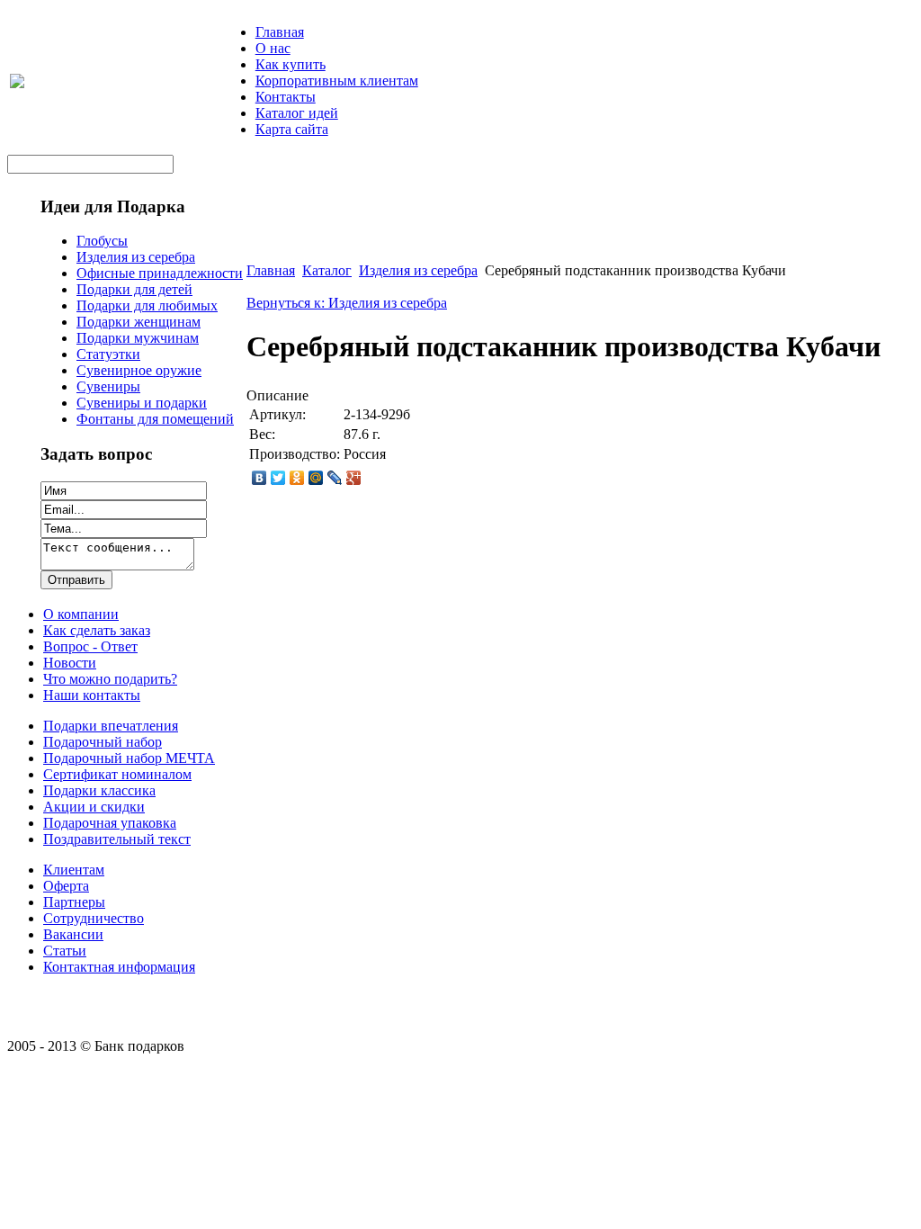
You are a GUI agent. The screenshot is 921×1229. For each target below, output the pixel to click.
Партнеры (74, 902)
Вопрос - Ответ (90, 646)
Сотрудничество (93, 918)
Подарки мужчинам (137, 337)
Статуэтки (108, 354)
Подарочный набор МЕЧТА (129, 758)
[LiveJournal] (335, 477)
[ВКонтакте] (259, 477)
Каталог (327, 270)
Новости (69, 662)
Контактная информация (119, 966)
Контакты (285, 96)
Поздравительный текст (117, 839)
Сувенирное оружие (138, 370)
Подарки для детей (134, 289)
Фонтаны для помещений (155, 418)
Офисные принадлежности (159, 273)
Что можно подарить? (110, 678)
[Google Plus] (353, 477)
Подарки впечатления (110, 725)
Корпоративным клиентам (336, 80)
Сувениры (108, 386)
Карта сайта (291, 129)
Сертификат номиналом (117, 774)
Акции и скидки (94, 806)
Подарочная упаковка (109, 822)
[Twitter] (278, 477)
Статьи (64, 950)
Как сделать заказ (96, 630)
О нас (273, 48)
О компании (81, 614)
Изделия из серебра (135, 257)
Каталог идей (296, 113)
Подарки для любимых (147, 305)
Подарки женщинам (138, 321)
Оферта (66, 885)
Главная (279, 32)
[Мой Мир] (316, 477)
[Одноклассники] (297, 477)
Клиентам (73, 869)
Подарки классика (99, 790)
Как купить (290, 64)
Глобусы (102, 240)
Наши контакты (91, 695)
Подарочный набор (102, 741)
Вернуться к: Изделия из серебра (346, 302)
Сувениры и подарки (141, 402)
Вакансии (73, 934)
